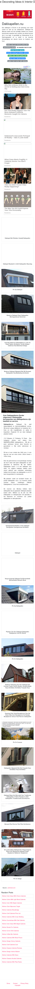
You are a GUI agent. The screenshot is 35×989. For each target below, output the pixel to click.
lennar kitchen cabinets (17, 50)
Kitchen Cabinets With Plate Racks (12, 962)
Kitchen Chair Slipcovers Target (11, 906)
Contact (15, 983)
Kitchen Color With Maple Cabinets (12, 903)
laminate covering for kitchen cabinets (17, 53)
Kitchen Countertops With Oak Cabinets (13, 920)
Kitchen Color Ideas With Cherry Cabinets (14, 896)
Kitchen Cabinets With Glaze (10, 955)
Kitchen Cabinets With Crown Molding (13, 917)
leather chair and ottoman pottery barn (17, 44)
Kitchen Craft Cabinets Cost (10, 944)
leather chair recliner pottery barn (17, 55)
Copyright (17, 985)
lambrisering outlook (9, 47)
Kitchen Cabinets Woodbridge (10, 910)
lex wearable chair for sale (24, 47)
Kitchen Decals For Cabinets (10, 927)
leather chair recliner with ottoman (17, 61)
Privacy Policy (24, 983)
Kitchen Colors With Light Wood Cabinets (13, 899)
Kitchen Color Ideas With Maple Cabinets (13, 924)
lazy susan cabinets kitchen (17, 58)
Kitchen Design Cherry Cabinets (11, 941)
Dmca (8, 983)
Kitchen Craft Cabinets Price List (11, 913)
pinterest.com (11, 888)
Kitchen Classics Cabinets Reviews (12, 948)
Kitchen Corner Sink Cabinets (10, 931)
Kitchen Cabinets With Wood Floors (12, 937)
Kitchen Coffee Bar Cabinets (10, 934)
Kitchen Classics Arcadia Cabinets (11, 958)
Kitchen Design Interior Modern (11, 951)
